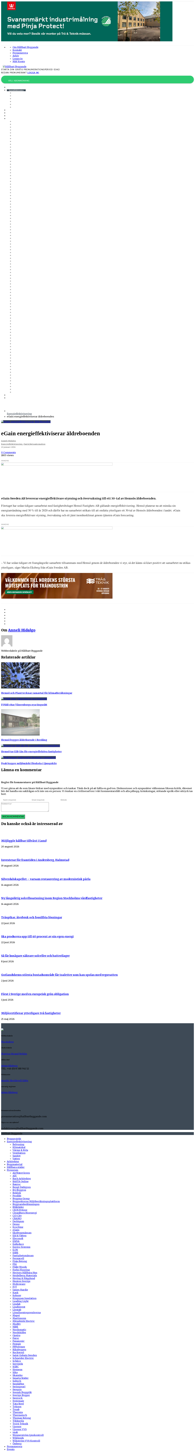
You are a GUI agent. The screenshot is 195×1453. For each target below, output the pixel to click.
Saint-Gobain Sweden (22, 304)
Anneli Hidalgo (8, 441)
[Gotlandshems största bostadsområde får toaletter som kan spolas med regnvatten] (5, 966)
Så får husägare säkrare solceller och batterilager (35, 955)
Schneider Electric (21, 307)
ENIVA (17, 190)
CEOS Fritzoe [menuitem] (20, 1209)
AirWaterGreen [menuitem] (21, 1172)
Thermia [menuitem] (18, 1412)
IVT (16, 236)
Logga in (18, 58)
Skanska (18, 324)
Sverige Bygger (20, 344)
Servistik (18, 312)
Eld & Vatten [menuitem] (19, 1235)
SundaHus (18, 332)
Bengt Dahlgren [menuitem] (22, 1187)
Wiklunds (18, 387)
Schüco (17, 310)
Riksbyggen (19, 298)
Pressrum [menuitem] (12, 1170)
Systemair (18, 350)
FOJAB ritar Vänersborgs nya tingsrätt (24, 704)
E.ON (16, 198)
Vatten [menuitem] (16, 1158)
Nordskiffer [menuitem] (19, 1332)
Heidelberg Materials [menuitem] (25, 1275)
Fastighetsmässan (21, 204)
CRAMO (17, 167)
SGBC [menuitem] (16, 1366)
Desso (17, 173)
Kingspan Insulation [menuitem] (24, 1298)
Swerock (18, 347)
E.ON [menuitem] (15, 1249)
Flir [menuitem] (15, 1264)
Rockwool (18, 301)
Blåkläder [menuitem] (18, 1207)
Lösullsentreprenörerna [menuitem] (27, 1312)
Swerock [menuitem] (18, 1398)
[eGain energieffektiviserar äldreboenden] (26, 421)
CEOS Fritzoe (19, 159)
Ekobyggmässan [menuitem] (22, 1232)
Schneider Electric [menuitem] (23, 1358)
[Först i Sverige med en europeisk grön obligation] (5, 985)
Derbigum (18, 170)
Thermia (18, 361)
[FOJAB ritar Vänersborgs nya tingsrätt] (24, 698)
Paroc (17, 287)
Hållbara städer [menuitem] (16, 1167)
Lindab (17, 253)
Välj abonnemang (19, 81)
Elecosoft (18, 187)
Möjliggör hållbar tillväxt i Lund (23, 840)
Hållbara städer (14, 116)
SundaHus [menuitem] (18, 1383)
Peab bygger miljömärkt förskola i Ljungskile (29, 763)
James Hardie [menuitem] (20, 1289)
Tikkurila (18, 369)
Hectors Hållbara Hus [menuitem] (25, 1272)
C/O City (17, 164)
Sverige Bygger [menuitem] (21, 1395)
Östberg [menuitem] (17, 1443)
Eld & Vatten (19, 184)
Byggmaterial (13, 113)
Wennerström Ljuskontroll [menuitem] (28, 1435)
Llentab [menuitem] (17, 1309)
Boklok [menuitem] (17, 1192)
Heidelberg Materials (22, 224)
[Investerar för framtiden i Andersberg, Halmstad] (5, 851)
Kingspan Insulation (22, 247)
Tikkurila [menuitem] (18, 1420)
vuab (16, 381)
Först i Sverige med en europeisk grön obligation (35, 994)
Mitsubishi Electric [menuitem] (24, 1321)
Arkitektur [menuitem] (13, 1161)
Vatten (17, 107)
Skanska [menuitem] (17, 1375)
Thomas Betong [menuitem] (22, 1418)
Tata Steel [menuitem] (18, 1403)
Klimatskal (18, 96)
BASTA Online (19, 130)
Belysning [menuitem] (18, 1144)
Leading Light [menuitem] (21, 1301)
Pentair (17, 293)
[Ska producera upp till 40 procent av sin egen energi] (5, 928)
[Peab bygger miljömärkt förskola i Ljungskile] (28, 757)
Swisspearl (18, 335)
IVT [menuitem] (15, 1286)
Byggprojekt (13, 87)
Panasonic (18, 290)
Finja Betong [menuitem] (20, 1261)
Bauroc (17, 133)
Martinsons (19, 267)
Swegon (17, 338)
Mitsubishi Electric (21, 270)
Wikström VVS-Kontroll (23, 389)
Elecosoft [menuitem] (18, 1238)
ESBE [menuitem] (15, 1252)
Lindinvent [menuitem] (19, 1306)
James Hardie (19, 238)
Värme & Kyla (19, 99)
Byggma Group (20, 147)
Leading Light (19, 250)
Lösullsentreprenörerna (23, 261)
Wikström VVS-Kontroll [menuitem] (26, 1440)
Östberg (17, 392)
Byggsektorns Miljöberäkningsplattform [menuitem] (36, 1201)
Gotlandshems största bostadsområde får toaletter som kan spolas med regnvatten (59, 975)
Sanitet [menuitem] (17, 1155)
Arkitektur (12, 110)
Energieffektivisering (16, 90)
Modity (17, 273)
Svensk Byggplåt (20, 341)
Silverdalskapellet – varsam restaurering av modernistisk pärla (46, 879)
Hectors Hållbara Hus (22, 221)
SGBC (17, 315)
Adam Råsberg (9, 1065)
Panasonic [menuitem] (19, 1341)
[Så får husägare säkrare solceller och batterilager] (5, 947)
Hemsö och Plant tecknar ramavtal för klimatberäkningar (36, 693)
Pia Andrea (7, 1041)
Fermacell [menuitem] (18, 1258)
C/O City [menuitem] (17, 1215)
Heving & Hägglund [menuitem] (24, 1278)
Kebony (17, 244)
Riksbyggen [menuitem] (19, 1349)
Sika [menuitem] (15, 1372)
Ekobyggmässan (21, 181)
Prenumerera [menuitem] (14, 1446)
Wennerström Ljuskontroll (24, 384)
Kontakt (17, 50)
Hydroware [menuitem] (19, 1284)
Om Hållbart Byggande (25, 47)
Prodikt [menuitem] (17, 1195)
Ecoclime (18, 176)
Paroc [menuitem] (16, 1338)
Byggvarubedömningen (23, 153)
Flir (16, 213)
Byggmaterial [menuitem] (14, 1164)
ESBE (16, 201)
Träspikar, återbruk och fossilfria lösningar (31, 917)
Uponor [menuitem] (17, 1426)
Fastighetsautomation (34, 444)
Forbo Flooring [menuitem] (21, 1269)
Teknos (17, 355)
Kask (16, 241)
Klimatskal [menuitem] (19, 1147)
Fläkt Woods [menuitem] (20, 1266)
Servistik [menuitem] (18, 1363)
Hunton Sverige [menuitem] (21, 1281)
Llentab (17, 258)
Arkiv (16, 55)
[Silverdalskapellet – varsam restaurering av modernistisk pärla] (5, 870)
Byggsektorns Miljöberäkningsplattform (29, 150)
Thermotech (19, 364)
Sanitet (17, 104)
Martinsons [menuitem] (19, 1318)
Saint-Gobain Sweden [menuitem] (25, 1355)
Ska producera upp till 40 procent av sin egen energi (37, 936)
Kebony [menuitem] (17, 1295)
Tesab (17, 358)
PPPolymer (18, 295)
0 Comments (8, 452)
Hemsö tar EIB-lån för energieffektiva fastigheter (31, 751)
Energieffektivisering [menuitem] (19, 1141)
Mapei (17, 264)
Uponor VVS (19, 378)
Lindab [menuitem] (16, 1304)
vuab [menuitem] (15, 1432)
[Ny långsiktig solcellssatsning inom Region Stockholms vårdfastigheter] (5, 889)
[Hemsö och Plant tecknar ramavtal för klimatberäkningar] (20, 687)
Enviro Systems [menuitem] (21, 1247)
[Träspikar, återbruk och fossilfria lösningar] (5, 909)
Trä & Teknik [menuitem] (20, 1423)
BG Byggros (19, 139)
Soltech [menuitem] (17, 1380)
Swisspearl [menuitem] (19, 1386)
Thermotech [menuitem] (20, 1415)
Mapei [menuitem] (16, 1315)
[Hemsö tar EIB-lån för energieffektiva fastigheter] (30, 745)
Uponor (17, 375)
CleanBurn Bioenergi (22, 161)
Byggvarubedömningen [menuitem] (26, 1204)
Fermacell (18, 207)
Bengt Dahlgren (20, 136)
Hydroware (18, 233)
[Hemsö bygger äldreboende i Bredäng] (20, 734)
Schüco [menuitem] (17, 1361)
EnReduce (18, 193)
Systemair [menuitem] (18, 1400)
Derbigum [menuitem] (18, 1221)
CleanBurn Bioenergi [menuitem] (25, 1212)
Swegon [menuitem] (17, 1389)
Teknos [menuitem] (17, 1406)
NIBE (16, 275)
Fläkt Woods (19, 216)
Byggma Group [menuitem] (21, 1198)
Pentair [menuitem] (17, 1343)
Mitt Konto (19, 61)
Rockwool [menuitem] (18, 1352)
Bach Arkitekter (20, 127)
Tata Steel (18, 352)
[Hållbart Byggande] (98, 66)
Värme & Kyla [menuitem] (20, 1150)
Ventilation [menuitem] (19, 1152)
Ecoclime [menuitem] (18, 1227)
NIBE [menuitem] (15, 1326)
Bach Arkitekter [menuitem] (22, 1178)
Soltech (17, 330)
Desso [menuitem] (16, 1224)
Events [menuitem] (11, 1449)
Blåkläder (18, 156)
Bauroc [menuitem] (17, 1184)
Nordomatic (19, 278)
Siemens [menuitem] (17, 1369)
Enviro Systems (20, 196)
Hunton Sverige (20, 230)
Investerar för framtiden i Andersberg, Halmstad (35, 860)
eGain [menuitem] (16, 1229)
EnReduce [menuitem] (18, 1244)
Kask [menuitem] (15, 1292)
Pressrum (12, 119)
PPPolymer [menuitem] (19, 1346)
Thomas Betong (20, 367)
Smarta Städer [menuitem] (21, 1378)
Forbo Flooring (20, 218)
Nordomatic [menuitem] (19, 1329)
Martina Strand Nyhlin (14, 1053)
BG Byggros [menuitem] (19, 1190)
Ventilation (18, 102)
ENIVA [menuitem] (16, 1241)
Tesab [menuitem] (16, 1409)
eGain (17, 179)
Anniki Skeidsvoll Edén (14, 1080)
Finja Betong (19, 210)
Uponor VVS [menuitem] (20, 1429)
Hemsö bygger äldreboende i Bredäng (24, 739)
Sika (16, 321)
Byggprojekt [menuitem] (14, 1138)
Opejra (17, 284)
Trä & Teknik (19, 372)
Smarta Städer (20, 327)
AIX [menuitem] (15, 1175)
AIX (16, 124)
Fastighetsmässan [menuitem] (23, 1255)
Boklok (17, 141)
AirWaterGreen (20, 122)
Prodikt (17, 144)
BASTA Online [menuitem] (21, 1181)
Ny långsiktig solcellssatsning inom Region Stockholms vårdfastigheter (51, 898)
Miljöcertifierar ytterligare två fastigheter (31, 1013)
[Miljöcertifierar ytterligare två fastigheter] (5, 1004)
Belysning (18, 93)
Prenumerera (20, 52)
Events (11, 398)
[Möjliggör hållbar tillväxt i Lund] (5, 832)
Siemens (18, 318)
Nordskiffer (19, 281)
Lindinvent (19, 255)
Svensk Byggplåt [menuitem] (22, 1392)
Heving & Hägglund (21, 227)
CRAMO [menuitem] (17, 1218)
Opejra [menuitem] (16, 1335)
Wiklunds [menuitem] (18, 1437)
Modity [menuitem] (17, 1323)
